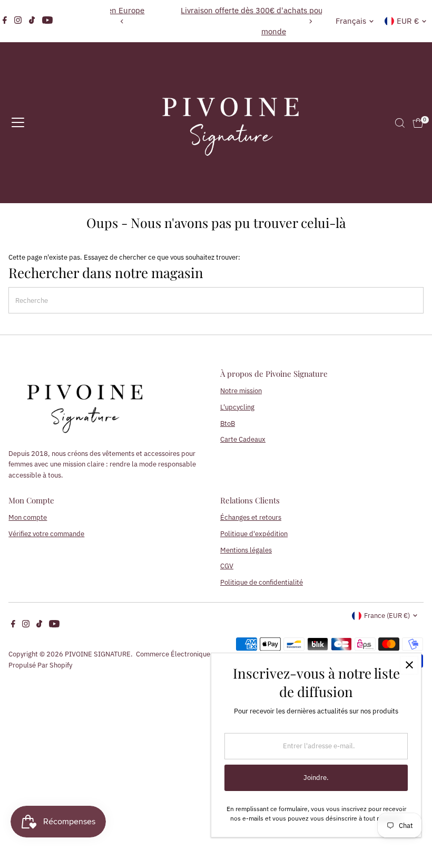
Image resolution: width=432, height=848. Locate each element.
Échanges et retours (250, 517)
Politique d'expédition (254, 533)
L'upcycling (237, 407)
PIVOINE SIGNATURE (98, 654)
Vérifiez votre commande (46, 533)
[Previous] (122, 21)
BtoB (227, 423)
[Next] (310, 21)
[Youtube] (47, 21)
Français (351, 21)
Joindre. (316, 777)
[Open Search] (400, 123)
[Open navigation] (17, 123)
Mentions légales (246, 550)
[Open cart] (418, 123)
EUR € (408, 21)
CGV (226, 565)
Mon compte (27, 517)
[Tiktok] (31, 21)
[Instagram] (18, 21)
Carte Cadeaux (243, 439)
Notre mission (241, 390)
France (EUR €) (387, 615)
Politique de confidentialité (261, 582)
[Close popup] (409, 665)
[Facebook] (4, 21)
